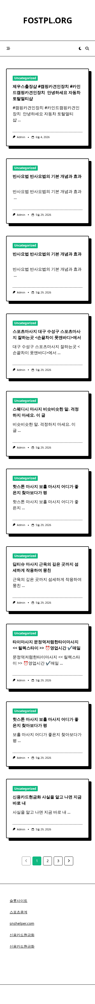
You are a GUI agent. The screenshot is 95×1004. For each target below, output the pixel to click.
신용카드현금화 (22, 934)
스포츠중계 (18, 912)
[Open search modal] (87, 48)
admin (21, 137)
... (19, 120)
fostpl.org (47, 20)
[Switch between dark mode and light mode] (80, 48)
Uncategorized (25, 78)
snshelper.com (22, 923)
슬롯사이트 (18, 900)
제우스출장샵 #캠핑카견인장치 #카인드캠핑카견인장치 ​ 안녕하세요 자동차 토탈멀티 (47, 92)
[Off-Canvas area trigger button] (8, 48)
